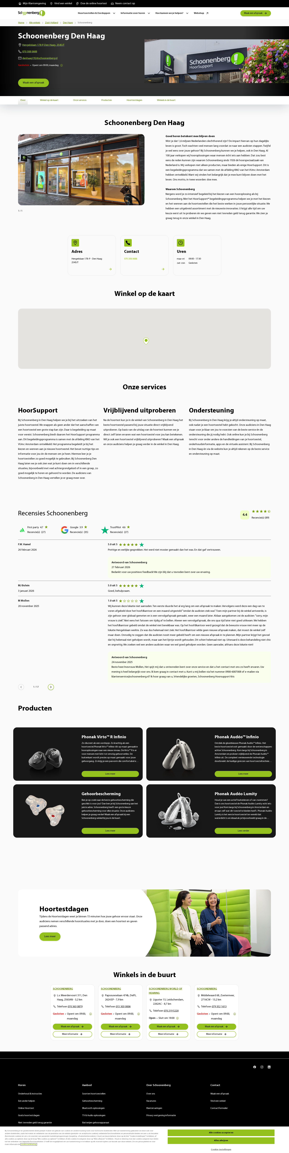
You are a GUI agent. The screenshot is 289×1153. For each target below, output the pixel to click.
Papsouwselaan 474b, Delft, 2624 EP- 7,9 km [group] (120, 997)
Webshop (199, 13)
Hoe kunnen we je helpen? (169, 13)
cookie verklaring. (29, 1144)
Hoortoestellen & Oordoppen (94, 13)
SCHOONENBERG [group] (63, 989)
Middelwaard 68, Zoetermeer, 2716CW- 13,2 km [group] (218, 997)
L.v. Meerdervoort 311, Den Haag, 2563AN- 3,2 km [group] (72, 997)
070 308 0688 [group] (29, 51)
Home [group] (21, 23)
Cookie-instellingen (221, 1149)
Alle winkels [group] (34, 23)
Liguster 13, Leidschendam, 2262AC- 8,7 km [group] (168, 1001)
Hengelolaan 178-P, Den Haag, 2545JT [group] (43, 45)
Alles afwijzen (221, 1140)
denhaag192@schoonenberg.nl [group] (39, 58)
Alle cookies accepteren (221, 1133)
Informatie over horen (133, 13)
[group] (32, 3)
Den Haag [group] (68, 23)
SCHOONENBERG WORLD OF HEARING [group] (165, 991)
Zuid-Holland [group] (51, 23)
